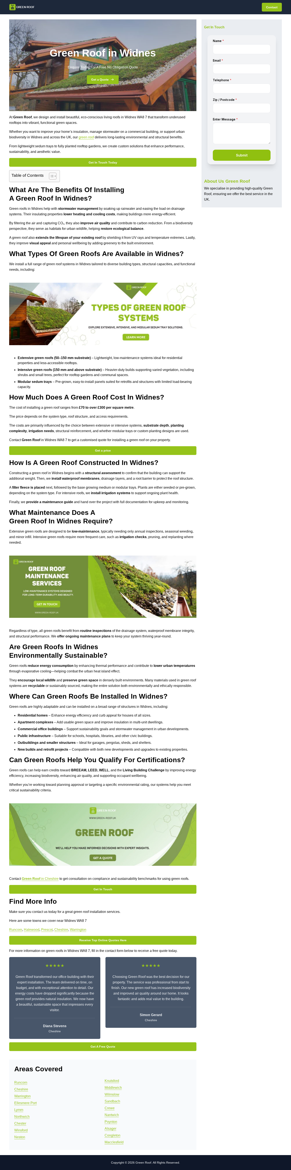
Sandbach (112, 1101)
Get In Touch (103, 889)
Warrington (78, 929)
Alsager (110, 1128)
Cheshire (61, 929)
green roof (86, 137)
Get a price (103, 450)
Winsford (21, 1130)
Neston (19, 1137)
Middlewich (113, 1087)
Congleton (112, 1135)
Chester (20, 1123)
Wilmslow (112, 1094)
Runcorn (15, 929)
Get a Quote (100, 79)
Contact (272, 7)
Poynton (111, 1122)
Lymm (18, 1110)
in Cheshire (40, 878)
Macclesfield (114, 1142)
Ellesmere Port (25, 1103)
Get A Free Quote (103, 1046)
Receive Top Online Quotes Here (103, 940)
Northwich (22, 1116)
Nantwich (112, 1115)
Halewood (31, 929)
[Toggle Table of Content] (50, 176)
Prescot (47, 929)
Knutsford (112, 1081)
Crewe (110, 1108)
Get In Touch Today (103, 162)
